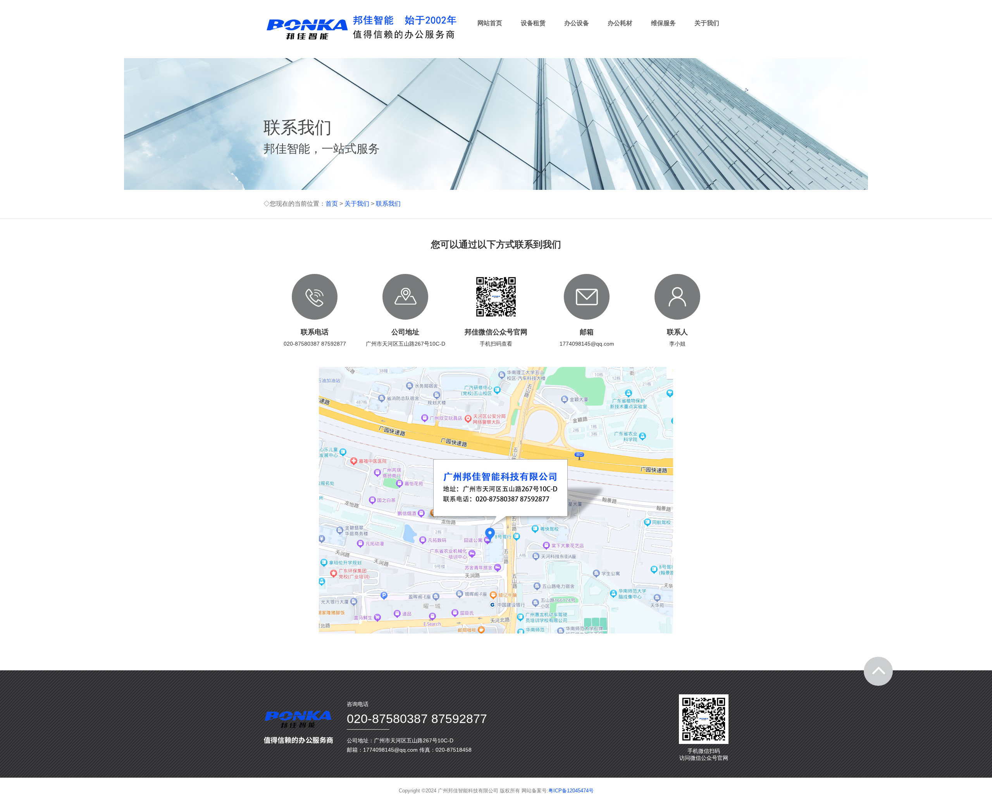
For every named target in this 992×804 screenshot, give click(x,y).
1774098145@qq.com (587, 344)
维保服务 (663, 23)
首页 (332, 203)
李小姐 (677, 344)
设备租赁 (533, 23)
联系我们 (388, 203)
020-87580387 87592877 (315, 344)
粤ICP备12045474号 (571, 791)
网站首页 (489, 23)
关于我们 (706, 23)
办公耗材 (620, 23)
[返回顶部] (878, 671)
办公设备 (576, 23)
